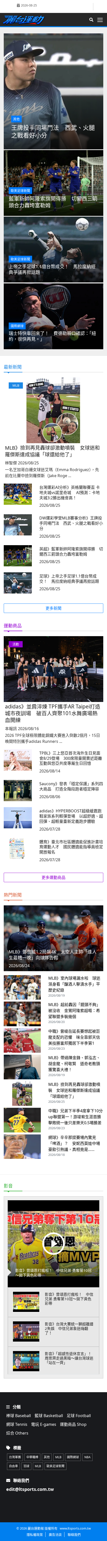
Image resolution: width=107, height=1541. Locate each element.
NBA (87, 1457)
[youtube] (99, 6)
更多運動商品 (53, 877)
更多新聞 (53, 608)
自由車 (13, 1466)
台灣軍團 (15, 1457)
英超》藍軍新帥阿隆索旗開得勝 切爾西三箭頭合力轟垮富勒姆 (71, 551)
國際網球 (73, 1457)
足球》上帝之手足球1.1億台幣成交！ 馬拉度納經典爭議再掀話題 (69, 578)
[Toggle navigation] (101, 20)
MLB (15, 385)
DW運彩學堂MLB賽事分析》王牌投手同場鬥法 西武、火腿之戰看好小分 (71, 523)
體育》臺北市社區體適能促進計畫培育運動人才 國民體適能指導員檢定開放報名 (71, 847)
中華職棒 (32, 1457)
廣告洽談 (55, 1534)
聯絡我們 (74, 1534)
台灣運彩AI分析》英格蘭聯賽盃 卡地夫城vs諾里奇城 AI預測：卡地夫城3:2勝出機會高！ (69, 493)
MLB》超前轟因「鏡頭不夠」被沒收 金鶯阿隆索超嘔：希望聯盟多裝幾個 (74, 1010)
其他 (47, 1457)
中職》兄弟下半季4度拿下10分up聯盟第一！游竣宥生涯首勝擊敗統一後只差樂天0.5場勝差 (75, 1116)
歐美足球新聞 (55, 1466)
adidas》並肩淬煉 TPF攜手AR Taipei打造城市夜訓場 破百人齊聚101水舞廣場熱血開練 (52, 713)
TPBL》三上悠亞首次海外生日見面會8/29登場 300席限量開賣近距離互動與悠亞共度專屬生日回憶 (70, 758)
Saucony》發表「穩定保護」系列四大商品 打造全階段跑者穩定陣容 (71, 786)
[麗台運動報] (25, 20)
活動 (15, 644)
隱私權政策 (35, 1534)
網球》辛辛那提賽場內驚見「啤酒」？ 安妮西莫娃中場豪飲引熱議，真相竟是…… (74, 1143)
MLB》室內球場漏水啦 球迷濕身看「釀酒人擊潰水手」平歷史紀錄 (74, 984)
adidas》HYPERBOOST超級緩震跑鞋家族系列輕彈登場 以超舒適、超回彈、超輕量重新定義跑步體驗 (71, 816)
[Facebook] (88, 6)
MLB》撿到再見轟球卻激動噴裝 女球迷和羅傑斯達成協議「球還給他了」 (52, 451)
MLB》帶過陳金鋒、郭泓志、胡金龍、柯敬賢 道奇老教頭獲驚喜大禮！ (74, 1063)
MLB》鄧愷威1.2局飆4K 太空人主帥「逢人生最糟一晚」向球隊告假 (53, 954)
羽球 (26, 1466)
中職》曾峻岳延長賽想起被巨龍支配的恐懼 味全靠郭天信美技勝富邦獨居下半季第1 (74, 1037)
